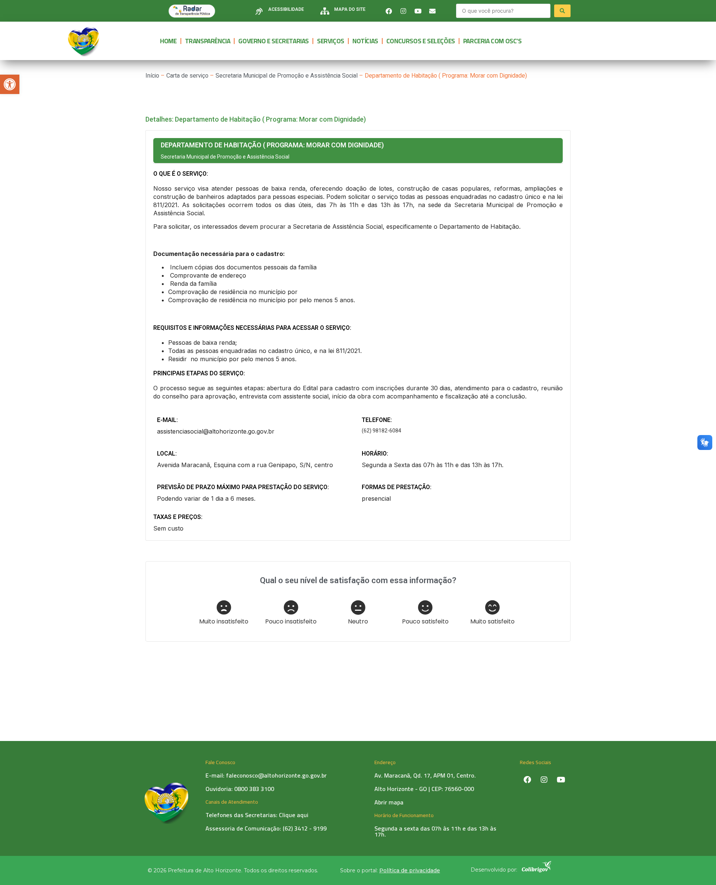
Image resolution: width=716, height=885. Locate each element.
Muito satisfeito (492, 621)
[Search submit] (562, 10)
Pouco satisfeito (425, 621)
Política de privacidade (409, 870)
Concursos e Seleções (420, 41)
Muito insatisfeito (223, 621)
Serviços (330, 41)
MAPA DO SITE (349, 9)
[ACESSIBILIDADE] (259, 11)
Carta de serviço (187, 75)
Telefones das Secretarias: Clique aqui (256, 814)
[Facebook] (389, 10)
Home (168, 41)
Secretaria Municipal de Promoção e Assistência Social (287, 75)
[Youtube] (418, 10)
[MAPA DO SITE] (325, 11)
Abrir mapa (388, 802)
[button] (9, 84)
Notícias (365, 41)
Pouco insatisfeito (291, 621)
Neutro (358, 621)
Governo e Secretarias (273, 41)
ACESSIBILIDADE (286, 9)
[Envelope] (432, 10)
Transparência (207, 41)
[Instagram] (403, 10)
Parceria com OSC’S (492, 41)
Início (152, 75)
